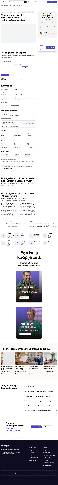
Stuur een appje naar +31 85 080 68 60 (25, 473)
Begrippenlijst (47, 453)
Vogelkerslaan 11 (20, 5)
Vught (10, 5)
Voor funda (32, 460)
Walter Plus (32, 448)
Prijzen (40, 1)
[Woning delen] (53, 5)
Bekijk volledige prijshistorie (6, 118)
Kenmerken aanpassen (15, 105)
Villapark (13, 5)
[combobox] (18, 2)
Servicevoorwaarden (49, 462)
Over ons (45, 448)
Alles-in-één (30, 1)
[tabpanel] (18, 165)
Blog (44, 450)
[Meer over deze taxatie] (33, 12)
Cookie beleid (47, 465)
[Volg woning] (55, 5)
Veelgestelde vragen (49, 455)
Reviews (35, 1)
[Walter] (4, 2)
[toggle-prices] (42, 22)
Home (2, 438)
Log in (44, 1)
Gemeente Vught (4, 5)
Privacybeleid (47, 460)
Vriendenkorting (33, 458)
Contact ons (46, 458)
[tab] (5, 155)
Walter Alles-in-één (35, 450)
